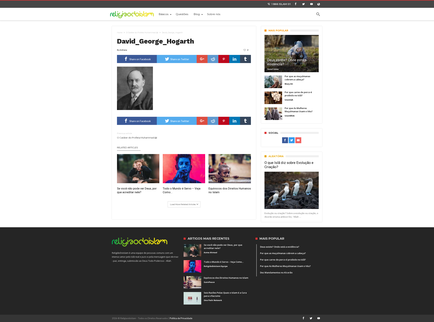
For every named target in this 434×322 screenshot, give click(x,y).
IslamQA (289, 99)
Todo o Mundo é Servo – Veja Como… (181, 190)
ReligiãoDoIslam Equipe (216, 266)
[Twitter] (303, 4)
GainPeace (209, 282)
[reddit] (213, 59)
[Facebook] (295, 4)
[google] (202, 59)
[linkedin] (234, 59)
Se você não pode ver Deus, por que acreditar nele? (137, 190)
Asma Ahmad (210, 252)
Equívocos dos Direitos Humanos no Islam (230, 190)
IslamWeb (289, 115)
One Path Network (213, 300)
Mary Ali (289, 84)
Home (119, 32)
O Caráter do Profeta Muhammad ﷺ (142, 32)
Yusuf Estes (273, 69)
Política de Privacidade (181, 318)
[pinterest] (223, 59)
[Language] (318, 4)
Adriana (123, 50)
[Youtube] (311, 4)
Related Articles (127, 147)
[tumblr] (245, 59)
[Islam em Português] (134, 14)
